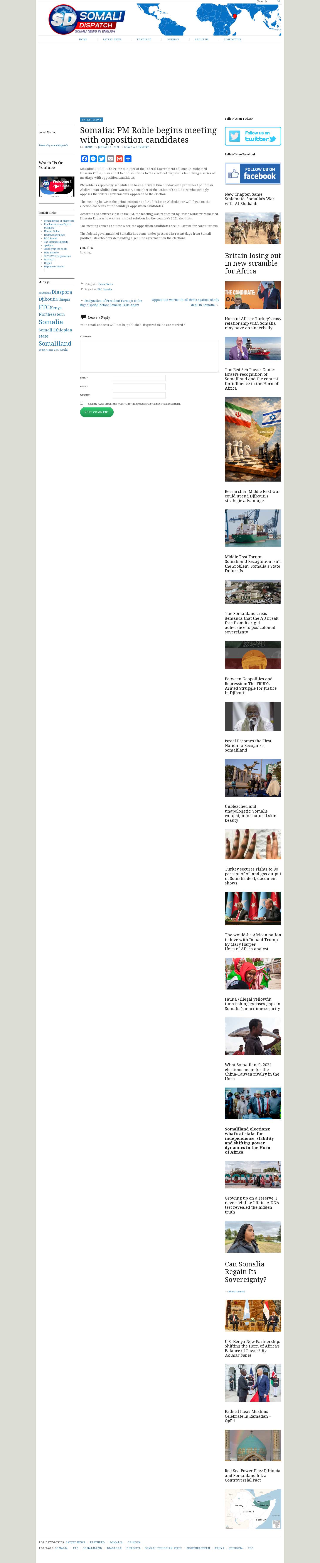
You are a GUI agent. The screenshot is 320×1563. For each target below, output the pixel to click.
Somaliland (55, 343)
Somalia (51, 321)
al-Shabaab (45, 292)
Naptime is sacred (54, 266)
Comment (85, 336)
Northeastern (52, 314)
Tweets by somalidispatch (53, 145)
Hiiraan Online (52, 231)
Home (83, 39)
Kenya (56, 307)
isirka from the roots (55, 248)
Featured (144, 39)
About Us (202, 39)
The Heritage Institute (56, 241)
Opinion (173, 39)
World (63, 349)
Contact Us (232, 39)
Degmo (48, 263)
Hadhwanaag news (54, 234)
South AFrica (46, 349)
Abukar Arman (236, 1291)
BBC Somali (50, 238)
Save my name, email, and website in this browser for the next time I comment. (134, 403)
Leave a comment (136, 147)
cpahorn (48, 245)
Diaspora (62, 292)
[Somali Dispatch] (160, 19)
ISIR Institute (51, 252)
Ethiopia (63, 299)
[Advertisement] (160, 76)
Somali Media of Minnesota (59, 220)
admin (88, 147)
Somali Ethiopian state (163, 1548)
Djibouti (47, 299)
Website (85, 395)
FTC (44, 307)
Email (84, 386)
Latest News (112, 39)
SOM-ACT (49, 259)
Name (84, 377)
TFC (56, 349)
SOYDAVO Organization (57, 256)
